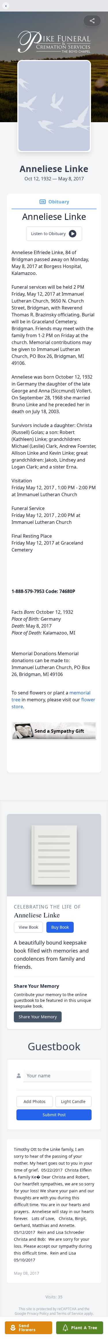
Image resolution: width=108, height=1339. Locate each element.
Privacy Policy (38, 1313)
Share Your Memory (38, 1016)
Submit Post (54, 1114)
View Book (28, 927)
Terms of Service (69, 1313)
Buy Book (60, 927)
